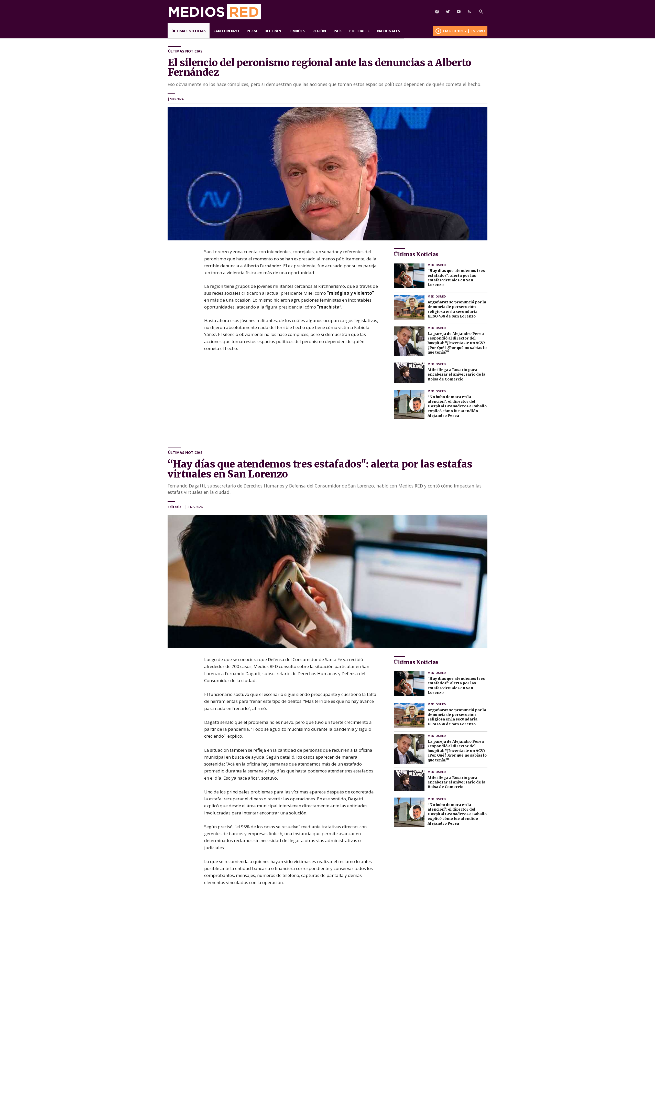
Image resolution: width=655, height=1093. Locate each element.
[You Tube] (458, 11)
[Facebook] (437, 11)
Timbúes (297, 30)
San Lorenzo (226, 30)
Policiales (359, 30)
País (338, 30)
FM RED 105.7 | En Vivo (464, 30)
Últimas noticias (188, 30)
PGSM (252, 30)
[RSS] (469, 11)
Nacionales (388, 30)
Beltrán (273, 30)
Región (319, 30)
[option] (327, 173)
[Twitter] (448, 11)
